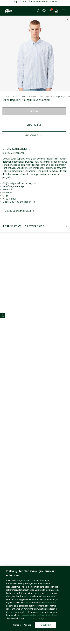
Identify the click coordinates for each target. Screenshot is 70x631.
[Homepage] (8, 11)
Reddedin (51, 602)
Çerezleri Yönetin (22, 624)
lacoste (5, 96)
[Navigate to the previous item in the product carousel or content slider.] (4, 3)
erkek (15, 96)
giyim (23, 96)
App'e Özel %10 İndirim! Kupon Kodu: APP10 (35, 1)
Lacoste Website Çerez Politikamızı (40, 615)
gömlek (32, 96)
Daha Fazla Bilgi (35, 618)
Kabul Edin (45, 624)
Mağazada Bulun (34, 135)
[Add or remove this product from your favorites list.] (66, 20)
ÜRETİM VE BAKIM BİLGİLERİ (18, 211)
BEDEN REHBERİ (34, 125)
